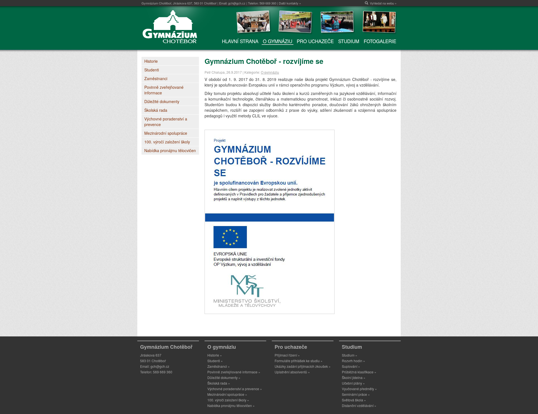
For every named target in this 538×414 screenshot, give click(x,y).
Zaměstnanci (155, 78)
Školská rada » (218, 383)
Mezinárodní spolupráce (165, 133)
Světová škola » (354, 399)
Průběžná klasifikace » (359, 371)
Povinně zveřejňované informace (164, 90)
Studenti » (215, 360)
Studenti (151, 70)
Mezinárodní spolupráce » (227, 394)
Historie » (214, 355)
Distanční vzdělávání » (359, 405)
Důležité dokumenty (161, 101)
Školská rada (155, 110)
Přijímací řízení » (287, 355)
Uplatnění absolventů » (292, 371)
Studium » (349, 355)
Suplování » (351, 366)
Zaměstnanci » (218, 366)
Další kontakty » (290, 3)
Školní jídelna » (353, 377)
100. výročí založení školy (167, 142)
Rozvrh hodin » (353, 360)
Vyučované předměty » (359, 388)
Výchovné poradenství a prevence (165, 121)
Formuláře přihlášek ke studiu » (299, 360)
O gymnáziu (270, 72)
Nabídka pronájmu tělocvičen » (231, 405)
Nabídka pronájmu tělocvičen (170, 150)
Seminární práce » (356, 394)
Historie (151, 61)
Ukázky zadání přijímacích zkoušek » (303, 366)
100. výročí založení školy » (228, 399)
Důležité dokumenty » (223, 377)
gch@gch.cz (236, 3)
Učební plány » (353, 383)
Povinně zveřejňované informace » (233, 371)
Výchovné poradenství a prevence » (234, 388)
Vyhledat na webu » (383, 3)
